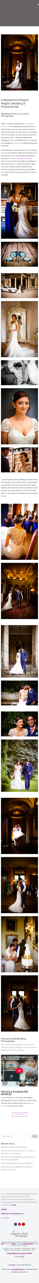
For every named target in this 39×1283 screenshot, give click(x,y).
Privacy (17, 1257)
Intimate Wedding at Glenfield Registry (14, 1147)
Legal (22, 1257)
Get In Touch (19, 1114)
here (14, 1205)
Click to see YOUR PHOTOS (19, 1265)
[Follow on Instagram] (19, 1224)
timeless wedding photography (21, 158)
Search (35, 1136)
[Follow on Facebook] (15, 1224)
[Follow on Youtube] (23, 1224)
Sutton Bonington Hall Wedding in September (17, 1163)
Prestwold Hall (17, 143)
